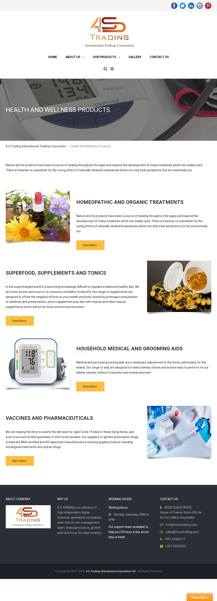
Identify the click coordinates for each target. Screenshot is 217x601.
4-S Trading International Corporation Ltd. (111, 571)
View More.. (90, 245)
